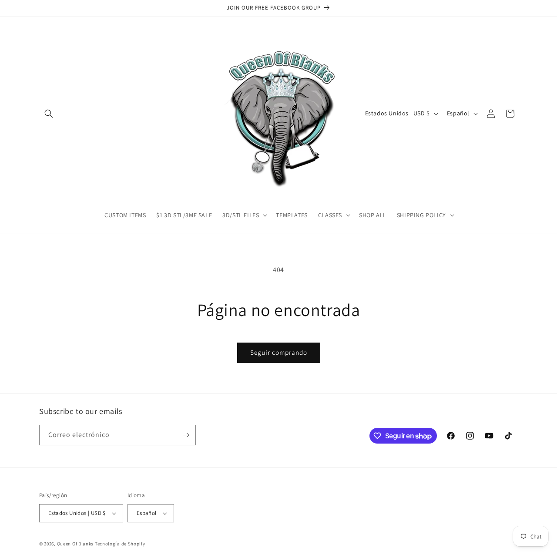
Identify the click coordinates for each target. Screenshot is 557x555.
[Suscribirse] (185, 435)
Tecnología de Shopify (120, 544)
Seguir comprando (278, 352)
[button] (48, 113)
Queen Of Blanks (75, 544)
